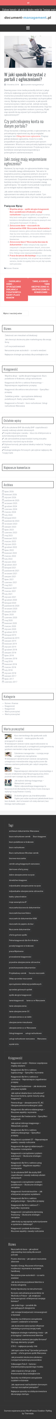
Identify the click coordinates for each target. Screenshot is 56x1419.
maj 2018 (9, 661)
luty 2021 (9, 594)
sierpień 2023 (10, 527)
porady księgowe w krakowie (21, 946)
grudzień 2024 (11, 506)
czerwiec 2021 (11, 582)
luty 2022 (9, 559)
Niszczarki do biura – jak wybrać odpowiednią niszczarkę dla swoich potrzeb (26, 1252)
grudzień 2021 (11, 565)
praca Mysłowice (16, 951)
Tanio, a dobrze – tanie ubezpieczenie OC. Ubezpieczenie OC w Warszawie (40, 286)
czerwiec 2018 (11, 658)
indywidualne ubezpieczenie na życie (25, 886)
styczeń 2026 (10, 497)
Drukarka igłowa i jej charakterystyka (30, 796)
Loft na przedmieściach (15, 346)
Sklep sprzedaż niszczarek (20, 979)
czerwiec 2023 (11, 532)
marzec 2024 (10, 512)
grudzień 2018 (11, 650)
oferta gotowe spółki (18, 935)
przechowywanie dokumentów (22, 968)
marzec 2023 (10, 541)
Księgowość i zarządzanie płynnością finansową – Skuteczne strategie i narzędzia (27, 1215)
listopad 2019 (10, 635)
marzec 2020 (10, 626)
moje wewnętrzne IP (18, 902)
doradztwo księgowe (18, 880)
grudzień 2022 (11, 547)
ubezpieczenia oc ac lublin (20, 1017)
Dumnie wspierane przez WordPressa (20, 1411)
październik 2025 (12, 500)
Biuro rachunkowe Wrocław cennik (23, 853)
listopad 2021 (10, 568)
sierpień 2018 (10, 653)
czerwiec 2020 (11, 617)
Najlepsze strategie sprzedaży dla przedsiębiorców (26, 354)
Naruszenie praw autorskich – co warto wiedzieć (25, 350)
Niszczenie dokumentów (19, 929)
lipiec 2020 (9, 614)
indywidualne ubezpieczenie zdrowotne (26, 891)
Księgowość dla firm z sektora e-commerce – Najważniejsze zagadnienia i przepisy (29, 1079)
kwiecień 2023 (11, 538)
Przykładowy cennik (17, 973)
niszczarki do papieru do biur (21, 924)
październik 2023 (12, 521)
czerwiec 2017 (11, 682)
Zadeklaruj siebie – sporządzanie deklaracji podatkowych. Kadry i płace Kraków (13, 289)
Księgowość (10, 706)
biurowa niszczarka (17, 858)
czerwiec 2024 (11, 509)
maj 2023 (9, 535)
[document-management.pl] (28, 17)
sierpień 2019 (10, 641)
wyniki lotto (14, 1044)
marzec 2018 (10, 667)
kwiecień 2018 (11, 664)
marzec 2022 (10, 556)
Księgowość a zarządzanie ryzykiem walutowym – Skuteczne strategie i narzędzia (26, 1156)
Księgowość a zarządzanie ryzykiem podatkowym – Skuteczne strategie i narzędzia (27, 1185)
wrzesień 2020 (11, 609)
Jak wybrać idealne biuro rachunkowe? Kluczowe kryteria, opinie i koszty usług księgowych (27, 1096)
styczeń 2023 (10, 544)
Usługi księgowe (16, 1033)
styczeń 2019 (10, 647)
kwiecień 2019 (11, 644)
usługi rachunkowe (33, 1033)
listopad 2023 (10, 518)
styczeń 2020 (10, 629)
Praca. (17, 768)
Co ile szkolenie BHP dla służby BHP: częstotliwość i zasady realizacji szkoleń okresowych (28, 1175)
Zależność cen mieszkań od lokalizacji (21, 335)
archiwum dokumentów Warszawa (24, 831)
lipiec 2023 (9, 530)
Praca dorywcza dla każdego (23, 256)
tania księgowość (16, 1000)
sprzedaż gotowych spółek (20, 989)
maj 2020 (9, 620)
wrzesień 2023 (11, 524)
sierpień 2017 (10, 676)
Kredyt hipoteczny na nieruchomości (26, 1289)
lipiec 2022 (9, 550)
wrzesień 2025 (11, 503)
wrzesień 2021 (11, 573)
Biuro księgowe (39, 836)
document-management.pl (33, 85)
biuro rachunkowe (16, 847)
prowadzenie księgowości (20, 957)
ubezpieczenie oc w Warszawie (22, 1028)
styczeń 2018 (10, 673)
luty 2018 (9, 670)
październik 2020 (12, 606)
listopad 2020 (10, 603)
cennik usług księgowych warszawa (24, 864)
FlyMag (49, 1411)
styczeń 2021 (10, 597)
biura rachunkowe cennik (19, 836)
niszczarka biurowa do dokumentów (24, 908)
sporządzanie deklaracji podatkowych (25, 984)
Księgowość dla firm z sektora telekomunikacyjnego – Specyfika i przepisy (26, 1133)
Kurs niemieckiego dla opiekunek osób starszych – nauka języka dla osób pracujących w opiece (26, 738)
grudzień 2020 (11, 600)
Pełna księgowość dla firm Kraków (23, 940)
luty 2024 (9, 515)
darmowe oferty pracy (18, 869)
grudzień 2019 (11, 632)
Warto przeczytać (12, 711)
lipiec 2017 (9, 679)
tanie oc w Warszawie (35, 1000)
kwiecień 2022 (11, 553)
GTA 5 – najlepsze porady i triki (24, 1346)
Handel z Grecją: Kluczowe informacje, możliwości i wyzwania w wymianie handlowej (27, 1268)
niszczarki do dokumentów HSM (23, 918)
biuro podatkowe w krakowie (21, 842)
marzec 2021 (10, 591)
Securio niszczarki (36, 973)
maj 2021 (9, 585)
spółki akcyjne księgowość (20, 995)
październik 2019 (12, 638)
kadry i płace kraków (18, 897)
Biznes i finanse (12, 268)
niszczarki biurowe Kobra (20, 913)
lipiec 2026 (9, 491)
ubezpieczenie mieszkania (20, 1022)
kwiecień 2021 (11, 588)
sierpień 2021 (10, 576)
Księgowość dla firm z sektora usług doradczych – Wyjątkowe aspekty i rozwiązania (26, 1165)
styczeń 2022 (10, 562)
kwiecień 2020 (11, 623)
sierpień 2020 (10, 612)
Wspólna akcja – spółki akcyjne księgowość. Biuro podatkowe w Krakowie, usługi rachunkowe (29, 212)
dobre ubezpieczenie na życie (22, 875)
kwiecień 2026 (11, 494)
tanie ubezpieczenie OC (19, 1011)
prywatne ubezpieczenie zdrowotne (24, 962)
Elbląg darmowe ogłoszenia (28, 136)
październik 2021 (12, 571)
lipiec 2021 (9, 579)
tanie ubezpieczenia (18, 1006)
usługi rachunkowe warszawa (22, 1039)
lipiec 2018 (9, 655)
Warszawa (41, 1039)
